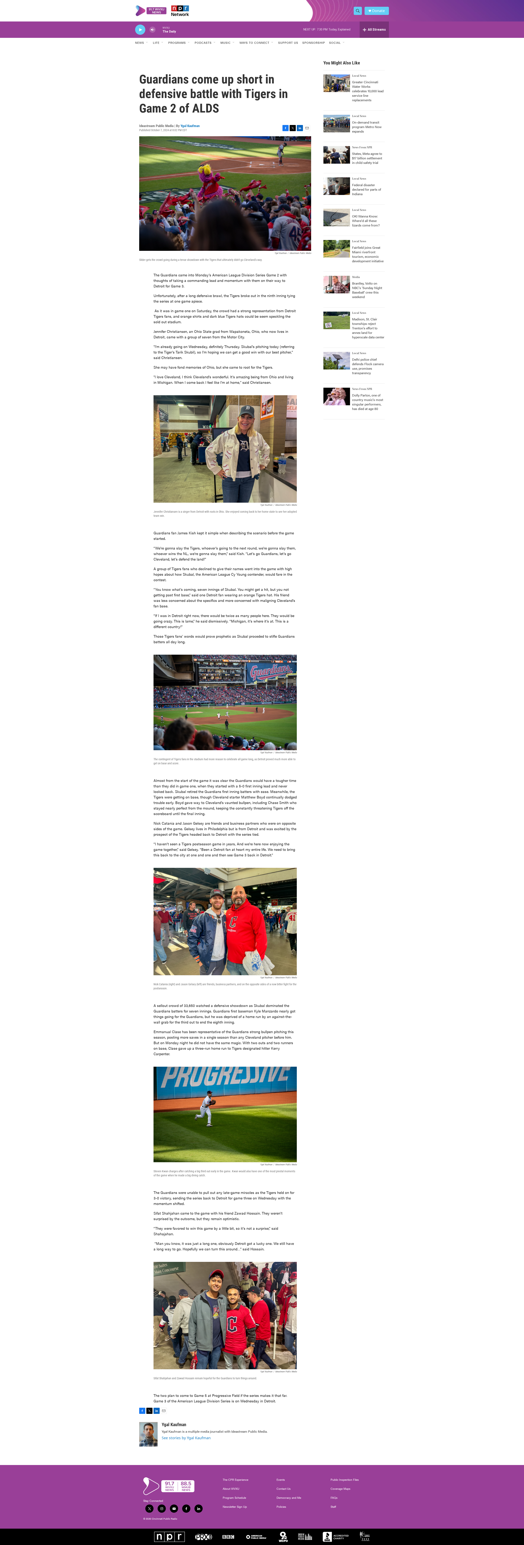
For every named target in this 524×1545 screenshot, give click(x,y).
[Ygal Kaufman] (148, 1434)
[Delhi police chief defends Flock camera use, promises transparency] (336, 360)
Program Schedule (234, 1497)
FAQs (334, 1497)
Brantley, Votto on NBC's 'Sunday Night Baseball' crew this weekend (367, 290)
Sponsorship (313, 43)
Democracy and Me (289, 1497)
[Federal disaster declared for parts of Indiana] (336, 186)
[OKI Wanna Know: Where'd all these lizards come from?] (336, 217)
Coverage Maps (340, 1488)
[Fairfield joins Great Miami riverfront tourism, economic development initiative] (336, 249)
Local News (359, 76)
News (139, 43)
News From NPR (362, 147)
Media (356, 277)
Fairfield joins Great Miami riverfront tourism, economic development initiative (368, 254)
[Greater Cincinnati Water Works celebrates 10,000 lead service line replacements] (336, 83)
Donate (378, 11)
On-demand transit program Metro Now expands (367, 127)
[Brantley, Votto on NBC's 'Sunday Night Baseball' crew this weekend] (336, 284)
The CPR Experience (235, 1479)
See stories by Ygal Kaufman (186, 1437)
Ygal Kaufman (190, 126)
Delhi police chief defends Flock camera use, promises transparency (368, 366)
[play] (140, 29)
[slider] (159, 29)
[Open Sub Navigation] (147, 42)
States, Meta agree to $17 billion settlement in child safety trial (367, 158)
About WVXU (231, 1488)
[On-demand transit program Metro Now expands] (336, 123)
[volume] (152, 29)
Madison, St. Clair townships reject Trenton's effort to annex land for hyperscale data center (368, 328)
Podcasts (203, 43)
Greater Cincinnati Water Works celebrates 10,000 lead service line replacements (368, 91)
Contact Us (284, 1488)
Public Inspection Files (345, 1479)
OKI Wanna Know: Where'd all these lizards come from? (366, 220)
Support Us (288, 43)
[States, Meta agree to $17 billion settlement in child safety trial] (336, 155)
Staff (333, 1506)
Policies (281, 1506)
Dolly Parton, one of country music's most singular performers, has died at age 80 (367, 402)
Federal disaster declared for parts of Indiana (366, 189)
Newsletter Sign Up (235, 1506)
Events (281, 1479)
